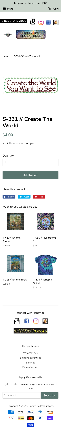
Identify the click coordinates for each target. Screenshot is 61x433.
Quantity (8, 156)
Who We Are (30, 353)
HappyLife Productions (40, 406)
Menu (10, 8)
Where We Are (30, 367)
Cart (55, 8)
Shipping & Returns (30, 357)
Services (30, 362)
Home (5, 56)
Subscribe (50, 395)
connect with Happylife (31, 313)
